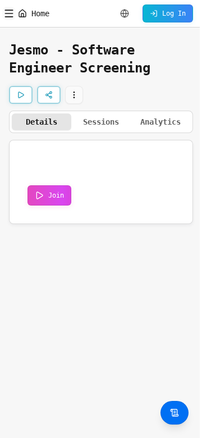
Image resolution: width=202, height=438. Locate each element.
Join (56, 195)
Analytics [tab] (160, 121)
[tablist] (101, 122)
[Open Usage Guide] (174, 413)
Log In (174, 13)
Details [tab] (41, 121)
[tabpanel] (101, 182)
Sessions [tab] (101, 121)
